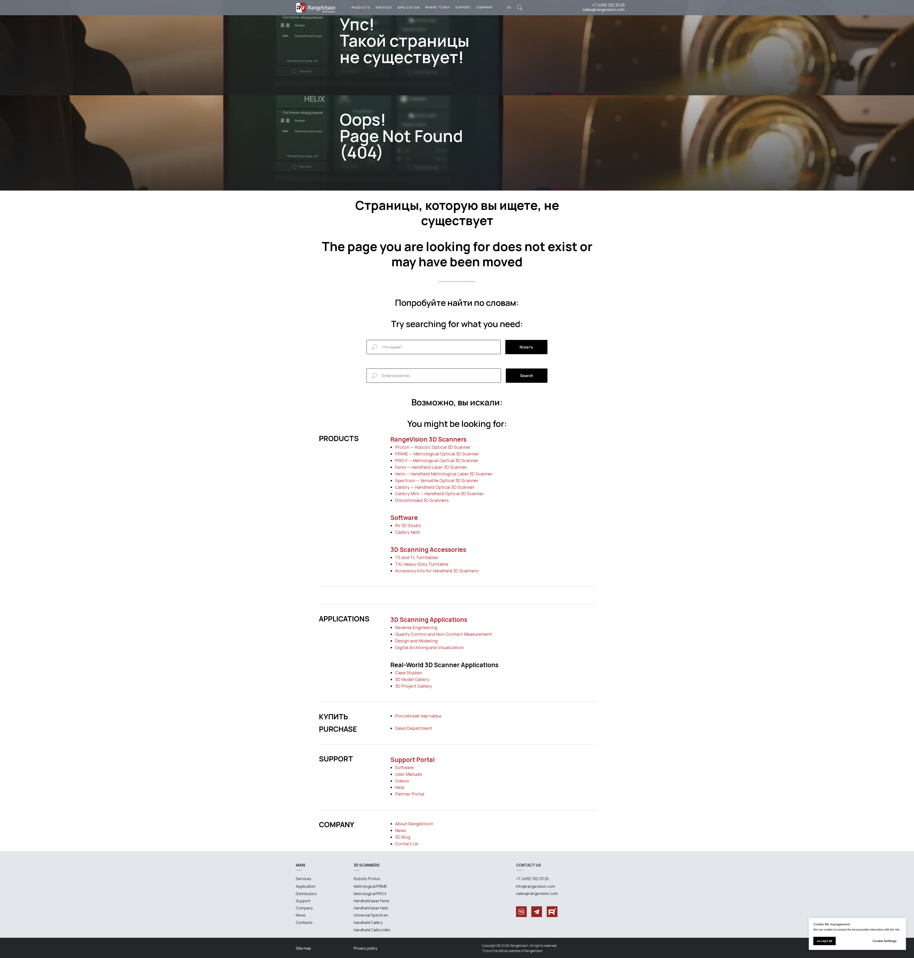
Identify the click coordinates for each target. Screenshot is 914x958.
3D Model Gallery (412, 679)
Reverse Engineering (416, 627)
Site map (303, 948)
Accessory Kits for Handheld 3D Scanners (436, 571)
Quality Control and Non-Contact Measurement (443, 634)
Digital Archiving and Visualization (429, 647)
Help (399, 787)
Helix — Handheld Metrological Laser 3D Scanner (444, 474)
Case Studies (408, 673)
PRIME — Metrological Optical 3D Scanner (437, 454)
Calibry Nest (407, 532)
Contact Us (406, 844)
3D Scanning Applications (428, 619)
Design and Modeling (416, 641)
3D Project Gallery (413, 686)
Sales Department (413, 728)
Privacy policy (365, 948)
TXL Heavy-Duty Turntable (421, 564)
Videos (402, 781)
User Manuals (408, 774)
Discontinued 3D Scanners (422, 500)
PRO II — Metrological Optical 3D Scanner (436, 460)
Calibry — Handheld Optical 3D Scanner (434, 487)
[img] (520, 8)
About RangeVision (414, 824)
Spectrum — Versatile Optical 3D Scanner (436, 480)
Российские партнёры (418, 716)
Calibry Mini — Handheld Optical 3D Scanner (439, 493)
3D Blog (402, 837)
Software (404, 517)
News (400, 830)
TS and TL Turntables (416, 557)
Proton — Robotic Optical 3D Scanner (433, 447)
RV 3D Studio (408, 525)
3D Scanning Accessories (428, 549)
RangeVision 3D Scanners (428, 439)
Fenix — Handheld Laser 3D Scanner (431, 467)
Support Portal (412, 759)
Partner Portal (409, 794)
